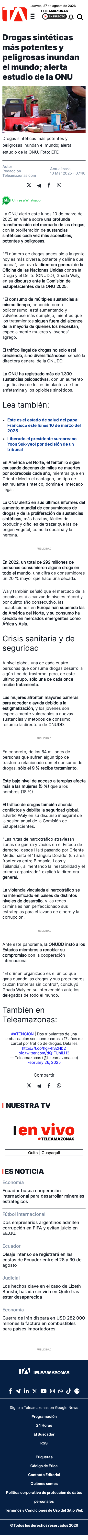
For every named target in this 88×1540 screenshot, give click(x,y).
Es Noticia (24, 1171)
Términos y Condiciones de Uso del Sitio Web (44, 1510)
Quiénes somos (44, 1483)
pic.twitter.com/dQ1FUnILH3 (44, 1052)
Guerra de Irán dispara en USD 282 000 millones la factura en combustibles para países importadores (43, 1323)
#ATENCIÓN (22, 1033)
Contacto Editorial (44, 1474)
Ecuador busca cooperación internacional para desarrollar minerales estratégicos (43, 1196)
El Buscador (44, 1434)
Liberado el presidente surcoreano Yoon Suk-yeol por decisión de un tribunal (42, 444)
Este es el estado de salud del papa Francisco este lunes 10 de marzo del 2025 (44, 425)
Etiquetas (44, 1457)
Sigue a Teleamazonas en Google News (44, 1407)
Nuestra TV (28, 1105)
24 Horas (44, 1425)
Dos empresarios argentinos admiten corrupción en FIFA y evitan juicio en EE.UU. (40, 1228)
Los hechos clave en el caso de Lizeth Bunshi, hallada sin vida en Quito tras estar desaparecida (41, 1291)
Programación (44, 1416)
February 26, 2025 (44, 1062)
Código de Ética (44, 1465)
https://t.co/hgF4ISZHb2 (44, 1048)
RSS (44, 1443)
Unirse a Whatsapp (26, 200)
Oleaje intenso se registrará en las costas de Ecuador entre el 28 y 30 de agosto (41, 1260)
